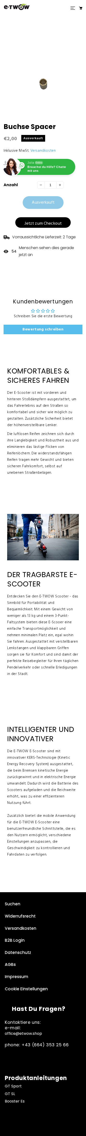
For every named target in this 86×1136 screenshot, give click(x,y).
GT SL (10, 1094)
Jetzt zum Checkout (43, 223)
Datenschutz (18, 952)
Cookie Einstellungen (26, 989)
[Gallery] (43, 67)
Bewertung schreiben (42, 329)
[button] (72, 8)
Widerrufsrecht (20, 916)
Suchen (12, 904)
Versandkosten (43, 151)
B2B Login (15, 940)
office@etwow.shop (23, 1033)
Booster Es (15, 1101)
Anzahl (11, 185)
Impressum (16, 977)
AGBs (10, 964)
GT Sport (13, 1086)
